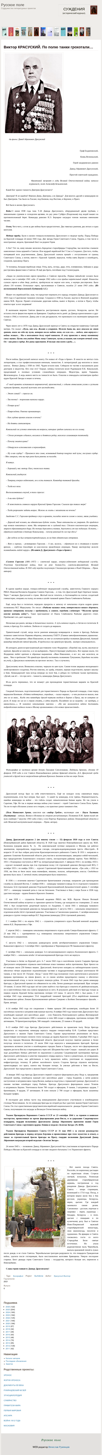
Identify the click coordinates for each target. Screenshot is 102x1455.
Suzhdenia (38, 1275)
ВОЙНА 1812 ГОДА (12, 1420)
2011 (8, 1348)
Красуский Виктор (62, 1275)
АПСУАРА (8, 1415)
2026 (8, 1306)
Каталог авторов (13, 1358)
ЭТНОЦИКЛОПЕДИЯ (13, 1395)
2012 (8, 1345)
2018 (8, 1329)
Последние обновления (16, 1361)
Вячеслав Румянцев (58, 1446)
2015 (8, 1337)
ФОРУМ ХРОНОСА (12, 1380)
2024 (8, 1312)
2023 (8, 1315)
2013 (8, 1343)
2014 (8, 1340)
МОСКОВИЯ (9, 1425)
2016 (8, 1334)
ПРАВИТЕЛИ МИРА (12, 1405)
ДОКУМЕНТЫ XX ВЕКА (14, 1385)
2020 (8, 1323)
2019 (8, 1326)
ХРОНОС (8, 1375)
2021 (8, 1320)
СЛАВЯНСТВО (10, 1400)
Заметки (9, 1363)
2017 (8, 1331)
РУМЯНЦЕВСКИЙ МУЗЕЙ (15, 1390)
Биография (18, 1275)
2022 (8, 1317)
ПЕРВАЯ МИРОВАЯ (12, 1410)
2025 (8, 1309)
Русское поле (12, 4)
